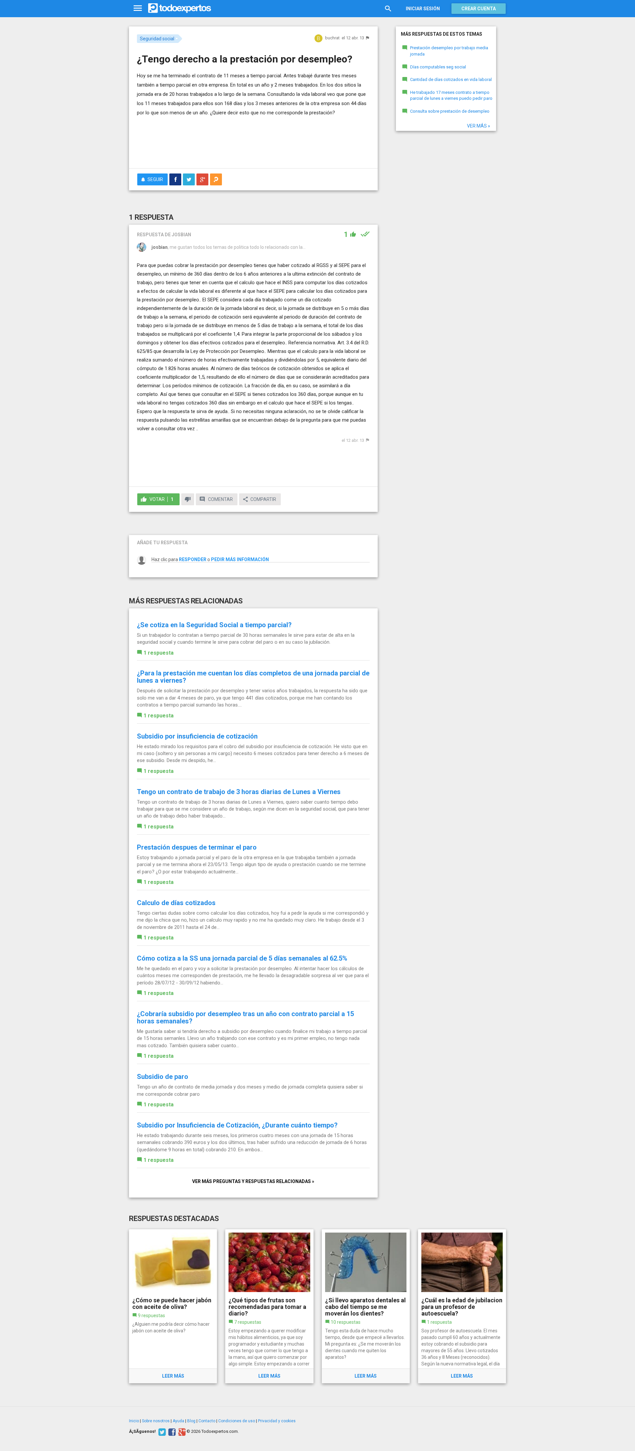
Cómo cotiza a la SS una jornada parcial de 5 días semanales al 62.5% (242, 958)
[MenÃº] (138, 8)
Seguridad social (157, 38)
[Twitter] (161, 1431)
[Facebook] (171, 1431)
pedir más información (240, 559)
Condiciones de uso (236, 1421)
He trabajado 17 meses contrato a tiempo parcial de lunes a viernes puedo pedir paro (451, 95)
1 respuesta (159, 653)
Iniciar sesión (423, 8)
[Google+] (181, 1431)
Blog (191, 1421)
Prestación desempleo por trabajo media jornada (449, 51)
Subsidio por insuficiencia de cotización (197, 736)
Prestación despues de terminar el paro (197, 847)
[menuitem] (175, 179)
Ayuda (178, 1421)
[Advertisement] (253, 145)
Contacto (206, 1421)
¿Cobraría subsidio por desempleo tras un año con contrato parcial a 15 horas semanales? (245, 1017)
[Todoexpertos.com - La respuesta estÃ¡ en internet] (179, 8)
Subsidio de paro (162, 1077)
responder (192, 559)
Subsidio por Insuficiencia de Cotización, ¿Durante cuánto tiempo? (237, 1125)
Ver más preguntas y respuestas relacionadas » (253, 1181)
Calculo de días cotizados (176, 903)
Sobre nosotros (156, 1421)
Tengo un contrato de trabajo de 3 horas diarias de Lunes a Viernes (239, 792)
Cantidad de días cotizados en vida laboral (451, 79)
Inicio (134, 1421)
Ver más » (478, 126)
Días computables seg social (438, 66)
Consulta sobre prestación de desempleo (449, 111)
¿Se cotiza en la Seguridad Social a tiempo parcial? (214, 625)
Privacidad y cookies (277, 1421)
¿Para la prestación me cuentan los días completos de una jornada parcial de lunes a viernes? (253, 676)
